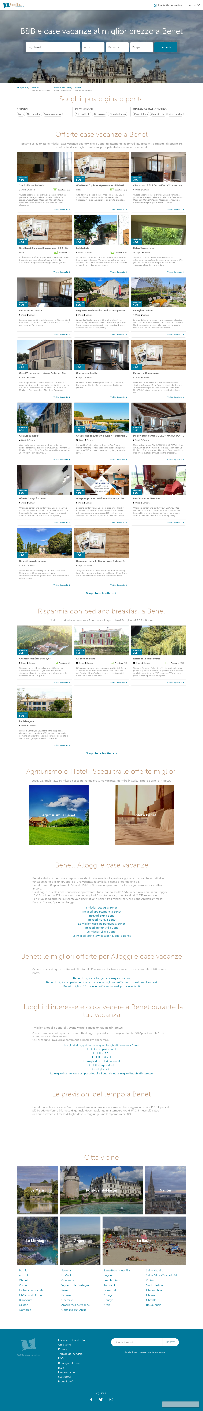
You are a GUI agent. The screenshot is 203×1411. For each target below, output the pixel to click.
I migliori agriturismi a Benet (101, 927)
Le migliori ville (101, 1069)
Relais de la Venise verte (146, 658)
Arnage (108, 1295)
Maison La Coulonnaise (146, 373)
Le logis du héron (143, 310)
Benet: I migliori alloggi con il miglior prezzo (101, 978)
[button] (91, 1399)
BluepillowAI (66, 1381)
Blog (61, 1367)
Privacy (62, 1349)
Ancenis (24, 1275)
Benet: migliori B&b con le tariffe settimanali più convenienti (101, 986)
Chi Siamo (64, 1344)
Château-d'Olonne (31, 1295)
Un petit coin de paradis (32, 561)
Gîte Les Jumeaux (29, 435)
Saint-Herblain (155, 1285)
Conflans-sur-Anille (73, 1309)
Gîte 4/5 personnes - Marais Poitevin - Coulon (44, 373)
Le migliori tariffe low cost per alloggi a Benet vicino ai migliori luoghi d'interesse (101, 1073)
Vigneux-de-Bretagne (75, 1285)
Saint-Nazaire (154, 1270)
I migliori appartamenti (101, 1049)
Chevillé (151, 1300)
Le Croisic (67, 1275)
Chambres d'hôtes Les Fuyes (35, 658)
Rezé (64, 1290)
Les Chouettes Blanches (146, 498)
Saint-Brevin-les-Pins (117, 1270)
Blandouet (25, 1300)
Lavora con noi (67, 1372)
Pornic (23, 1270)
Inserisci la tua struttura (72, 1340)
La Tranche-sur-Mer (32, 1290)
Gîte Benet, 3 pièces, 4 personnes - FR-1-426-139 (103, 185)
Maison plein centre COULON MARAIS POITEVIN (160, 435)
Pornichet (110, 1290)
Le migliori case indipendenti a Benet (101, 923)
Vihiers (150, 1280)
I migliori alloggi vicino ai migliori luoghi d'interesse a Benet (101, 1045)
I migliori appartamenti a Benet (101, 911)
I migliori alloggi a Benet (101, 907)
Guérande (67, 1280)
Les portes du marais (30, 310)
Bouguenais (153, 1305)
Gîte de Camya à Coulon (32, 498)
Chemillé (67, 1300)
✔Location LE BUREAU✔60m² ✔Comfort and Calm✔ (162, 185)
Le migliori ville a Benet (101, 931)
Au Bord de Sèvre (85, 658)
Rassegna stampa (69, 1363)
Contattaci (64, 1377)
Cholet (23, 1280)
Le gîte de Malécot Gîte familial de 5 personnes (102, 310)
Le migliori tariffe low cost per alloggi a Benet (102, 935)
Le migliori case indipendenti (101, 1061)
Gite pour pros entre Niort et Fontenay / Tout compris (106, 498)
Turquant (109, 1285)
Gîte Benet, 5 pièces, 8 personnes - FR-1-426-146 (46, 248)
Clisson (23, 1305)
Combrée (25, 1309)
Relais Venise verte (143, 248)
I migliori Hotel (101, 1057)
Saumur (66, 1270)
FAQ (61, 1358)
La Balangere (26, 721)
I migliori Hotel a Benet (101, 919)
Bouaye (108, 1300)
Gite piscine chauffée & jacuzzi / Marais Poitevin (102, 435)
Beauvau (66, 1295)
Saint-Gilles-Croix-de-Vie (162, 1275)
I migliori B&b (101, 1053)
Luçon (108, 1275)
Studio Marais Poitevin (31, 185)
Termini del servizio (70, 1354)
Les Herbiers (112, 1280)
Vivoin (23, 1285)
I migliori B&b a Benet (101, 915)
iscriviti (170, 1342)
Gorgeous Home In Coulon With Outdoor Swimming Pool (108, 561)
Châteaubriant (155, 1290)
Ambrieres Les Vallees (75, 1305)
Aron (107, 1305)
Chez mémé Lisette (86, 373)
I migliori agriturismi (101, 1065)
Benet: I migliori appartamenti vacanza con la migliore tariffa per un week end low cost (101, 982)
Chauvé (151, 1295)
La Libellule (82, 248)
